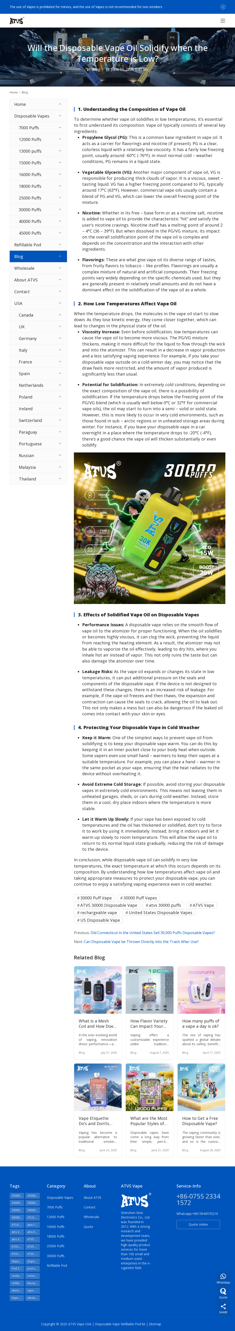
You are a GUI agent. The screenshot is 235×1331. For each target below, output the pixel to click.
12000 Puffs (30, 139)
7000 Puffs (29, 127)
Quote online (198, 1224)
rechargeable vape (98, 912)
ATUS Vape (33, 1217)
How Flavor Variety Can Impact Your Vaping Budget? (149, 1023)
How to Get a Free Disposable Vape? (200, 1121)
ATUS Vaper (18, 1225)
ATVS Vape (203, 905)
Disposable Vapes (31, 116)
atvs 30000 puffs (165, 905)
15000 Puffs (30, 163)
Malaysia (27, 467)
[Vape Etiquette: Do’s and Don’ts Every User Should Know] (98, 1087)
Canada (26, 315)
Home (14, 92)
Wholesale (24, 268)
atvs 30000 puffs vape (18, 1239)
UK (22, 326)
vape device (33, 1290)
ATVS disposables (18, 1247)
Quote (88, 1226)
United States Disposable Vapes (160, 912)
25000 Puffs (30, 198)
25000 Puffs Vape (33, 1196)
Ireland (26, 408)
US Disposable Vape (100, 920)
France (25, 362)
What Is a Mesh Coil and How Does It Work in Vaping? (97, 1023)
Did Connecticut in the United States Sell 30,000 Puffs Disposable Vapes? (153, 932)
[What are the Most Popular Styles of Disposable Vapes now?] (149, 1087)
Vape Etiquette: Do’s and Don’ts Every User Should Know (97, 1121)
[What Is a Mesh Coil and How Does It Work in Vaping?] (98, 990)
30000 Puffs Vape (18, 1210)
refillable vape (18, 1283)
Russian (26, 455)
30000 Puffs (30, 209)
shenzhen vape (18, 1290)
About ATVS (26, 280)
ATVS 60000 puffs (33, 1239)
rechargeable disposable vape (18, 1276)
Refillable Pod (27, 244)
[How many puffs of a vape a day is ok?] (201, 990)
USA (18, 303)
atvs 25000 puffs (18, 1232)
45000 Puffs (30, 233)
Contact (22, 291)
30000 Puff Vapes (140, 898)
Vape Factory (18, 1298)
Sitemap (155, 1324)
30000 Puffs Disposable (33, 1203)
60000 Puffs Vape (18, 1217)
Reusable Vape (33, 1283)
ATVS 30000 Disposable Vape (108, 905)
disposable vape (18, 1261)
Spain (24, 373)
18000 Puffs (30, 186)
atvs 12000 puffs (33, 1225)
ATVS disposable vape (33, 1247)
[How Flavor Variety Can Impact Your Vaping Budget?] (149, 990)
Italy (23, 350)
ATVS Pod (18, 1254)
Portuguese (30, 443)
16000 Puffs (30, 174)
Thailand (27, 479)
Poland (25, 397)
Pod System (18, 1268)
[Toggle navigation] (223, 21)
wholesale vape (33, 1298)
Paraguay (28, 432)
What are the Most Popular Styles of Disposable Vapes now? (149, 1121)
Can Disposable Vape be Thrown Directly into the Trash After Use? (141, 941)
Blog (96, 69)
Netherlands (31, 385)
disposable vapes (33, 1261)
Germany (28, 338)
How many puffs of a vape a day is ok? (200, 1023)
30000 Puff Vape (96, 898)
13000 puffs (30, 151)
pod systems (33, 1268)
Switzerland (30, 420)
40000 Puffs (30, 221)
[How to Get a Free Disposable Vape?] (201, 1087)
